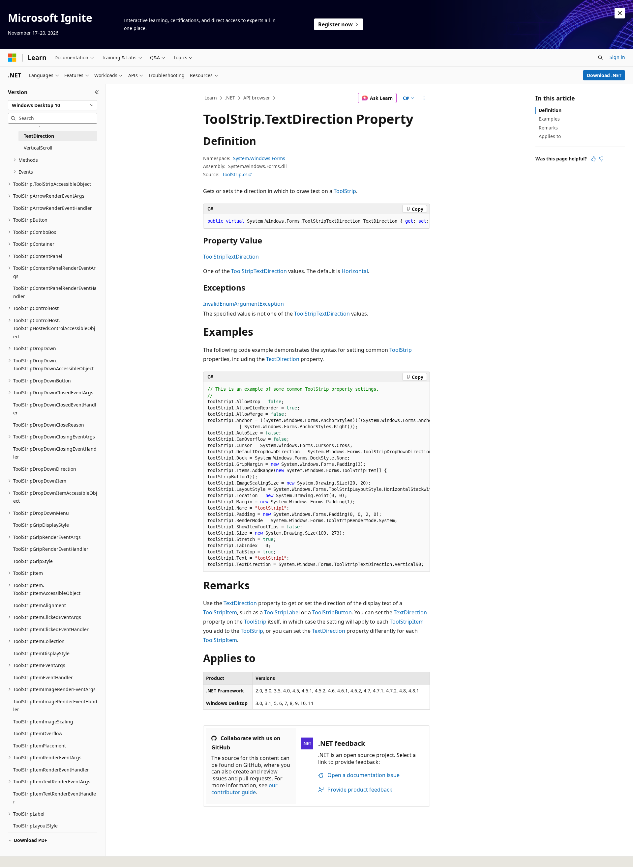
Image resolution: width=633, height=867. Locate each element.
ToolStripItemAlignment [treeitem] (39, 605)
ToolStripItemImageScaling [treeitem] (43, 721)
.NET (230, 98)
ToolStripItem (220, 612)
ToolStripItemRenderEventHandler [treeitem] (51, 770)
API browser (256, 98)
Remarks (548, 128)
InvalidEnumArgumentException (243, 303)
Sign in (617, 57)
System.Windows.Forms (259, 158)
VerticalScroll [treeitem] (38, 148)
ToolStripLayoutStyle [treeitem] (35, 826)
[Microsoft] (12, 57)
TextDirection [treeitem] (39, 136)
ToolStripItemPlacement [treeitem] (39, 745)
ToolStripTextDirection (231, 256)
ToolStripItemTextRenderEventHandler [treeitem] (54, 798)
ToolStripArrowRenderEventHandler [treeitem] (52, 208)
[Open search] (600, 58)
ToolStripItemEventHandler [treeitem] (43, 677)
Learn (210, 98)
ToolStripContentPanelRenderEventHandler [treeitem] (55, 292)
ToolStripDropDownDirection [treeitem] (44, 469)
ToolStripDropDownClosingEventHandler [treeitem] (55, 453)
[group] (316, 221)
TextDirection (282, 359)
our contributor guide (244, 789)
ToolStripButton (332, 612)
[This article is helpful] (593, 159)
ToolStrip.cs (235, 174)
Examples (549, 119)
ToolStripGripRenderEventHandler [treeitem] (50, 549)
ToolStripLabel (282, 612)
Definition (550, 110)
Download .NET (604, 75)
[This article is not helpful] (601, 159)
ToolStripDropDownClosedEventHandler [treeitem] (54, 409)
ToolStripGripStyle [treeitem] (33, 561)
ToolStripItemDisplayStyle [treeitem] (41, 653)
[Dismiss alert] (620, 13)
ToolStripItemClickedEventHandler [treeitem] (51, 629)
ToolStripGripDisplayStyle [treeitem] (41, 525)
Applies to (550, 136)
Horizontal (355, 271)
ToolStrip (345, 191)
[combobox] (52, 105)
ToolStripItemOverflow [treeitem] (37, 733)
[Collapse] (97, 92)
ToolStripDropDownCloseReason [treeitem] (48, 425)
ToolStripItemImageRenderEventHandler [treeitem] (55, 705)
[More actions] (424, 98)
